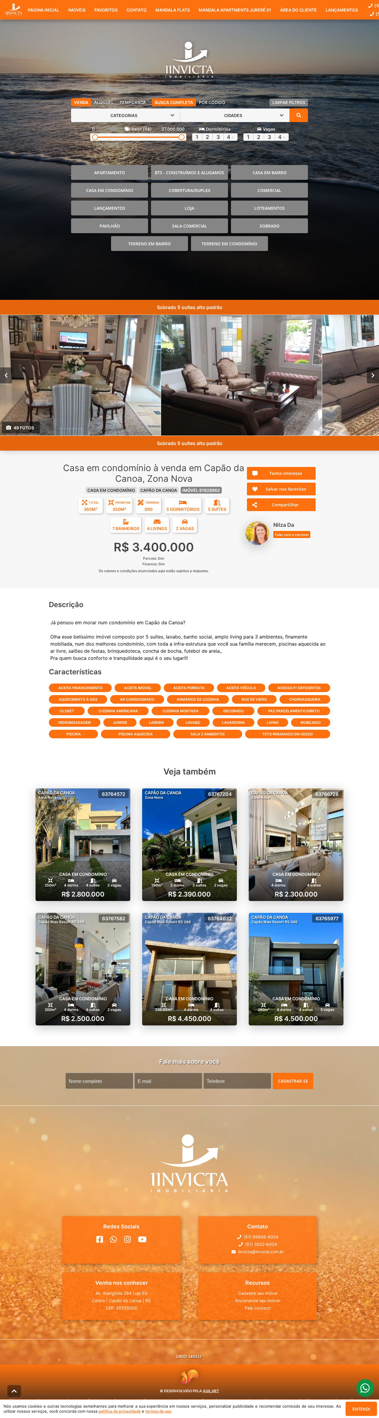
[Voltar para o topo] (14, 1391)
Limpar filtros (288, 102)
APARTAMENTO (109, 172)
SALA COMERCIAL (189, 226)
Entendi (361, 1409)
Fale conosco (257, 1307)
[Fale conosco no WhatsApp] (113, 1239)
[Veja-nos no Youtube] (142, 1239)
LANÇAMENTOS (109, 208)
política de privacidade (120, 1411)
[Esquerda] (6, 375)
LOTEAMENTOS (269, 208)
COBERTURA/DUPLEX (190, 190)
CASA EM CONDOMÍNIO (109, 190)
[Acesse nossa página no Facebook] (99, 1239)
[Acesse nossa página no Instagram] (127, 1239)
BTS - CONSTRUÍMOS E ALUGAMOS (189, 172)
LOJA (189, 208)
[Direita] (373, 375)
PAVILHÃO (109, 226)
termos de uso (158, 1411)
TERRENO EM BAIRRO (149, 244)
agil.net (211, 1391)
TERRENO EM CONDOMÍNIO (229, 244)
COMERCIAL (269, 190)
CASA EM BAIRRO (270, 172)
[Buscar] (299, 115)
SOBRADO (270, 226)
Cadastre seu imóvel (257, 1293)
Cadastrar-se (293, 1081)
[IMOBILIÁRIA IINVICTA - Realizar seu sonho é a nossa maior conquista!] (189, 61)
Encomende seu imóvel (257, 1300)
